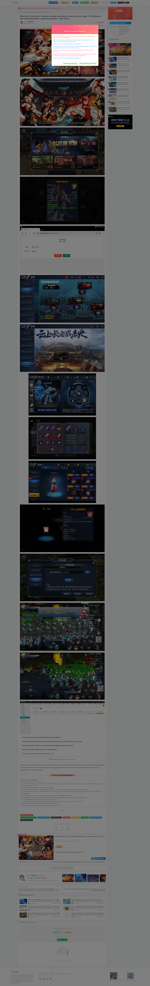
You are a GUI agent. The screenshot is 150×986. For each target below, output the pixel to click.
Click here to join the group (70, 63)
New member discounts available (88, 63)
